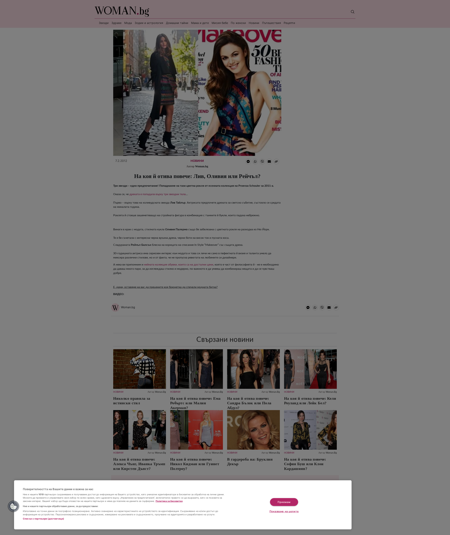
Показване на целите (284, 511)
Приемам (284, 502)
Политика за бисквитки (169, 501)
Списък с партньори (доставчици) (43, 518)
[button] (13, 506)
